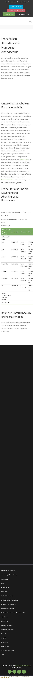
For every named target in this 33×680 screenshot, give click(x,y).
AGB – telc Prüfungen (7, 650)
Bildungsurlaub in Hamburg (9, 600)
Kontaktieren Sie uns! (24, 14)
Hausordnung (5, 587)
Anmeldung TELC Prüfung (17, 10)
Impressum (4, 642)
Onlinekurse (5, 579)
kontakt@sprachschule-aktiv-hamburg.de (17, 2)
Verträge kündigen (6, 625)
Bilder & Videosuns (6, 596)
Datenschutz (5, 646)
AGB (2, 655)
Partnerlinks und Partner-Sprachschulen (13, 613)
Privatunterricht (6, 180)
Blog (2, 583)
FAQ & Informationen (7, 608)
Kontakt (3, 634)
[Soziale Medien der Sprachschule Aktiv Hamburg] (10, 671)
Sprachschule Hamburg (8, 570)
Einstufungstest (9, 14)
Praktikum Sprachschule (8, 604)
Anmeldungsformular (7, 629)
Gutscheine (4, 621)
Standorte (4, 617)
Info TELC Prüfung (16, 6)
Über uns (4, 592)
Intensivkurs (24, 160)
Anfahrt (3, 638)
